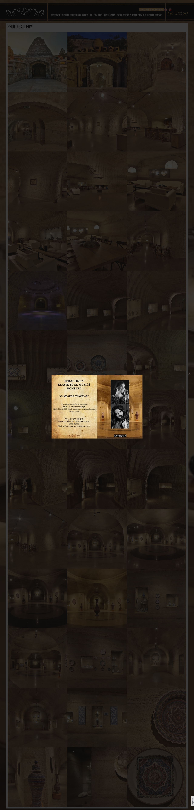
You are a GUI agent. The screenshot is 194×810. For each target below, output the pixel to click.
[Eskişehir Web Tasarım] (192, 805)
